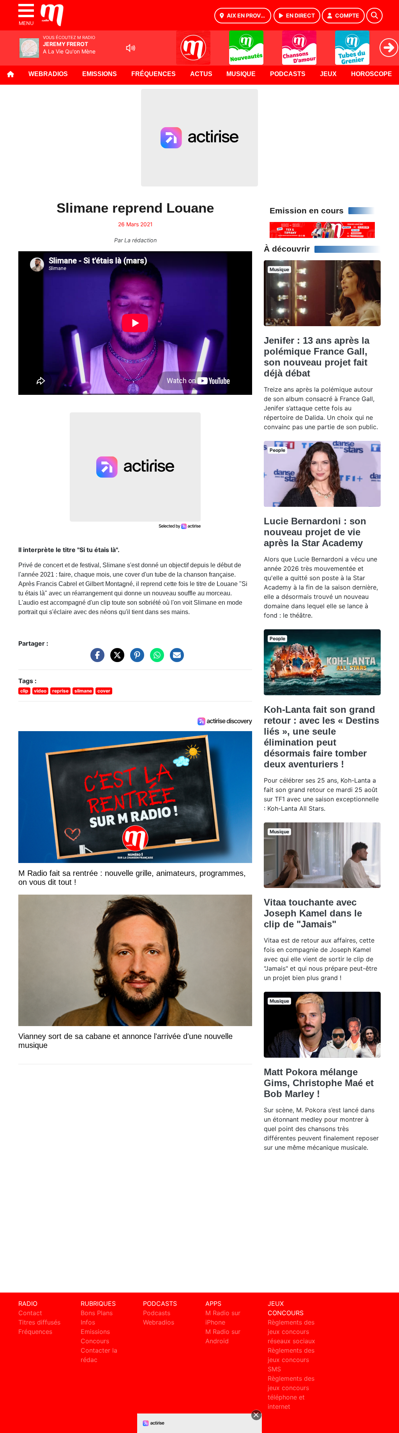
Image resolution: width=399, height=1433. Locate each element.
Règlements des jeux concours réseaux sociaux (291, 1331)
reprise (60, 691)
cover (103, 691)
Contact (30, 1313)
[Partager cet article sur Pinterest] (135, 658)
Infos (88, 1322)
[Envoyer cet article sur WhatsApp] (155, 658)
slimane (83, 691)
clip (24, 691)
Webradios (48, 74)
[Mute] (130, 48)
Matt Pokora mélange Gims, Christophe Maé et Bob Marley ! (319, 1083)
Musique (241, 74)
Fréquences (153, 74)
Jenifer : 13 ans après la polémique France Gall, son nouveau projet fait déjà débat (316, 356)
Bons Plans (97, 1313)
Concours (95, 1341)
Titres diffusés (39, 1322)
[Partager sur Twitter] (115, 658)
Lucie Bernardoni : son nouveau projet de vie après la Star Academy (315, 532)
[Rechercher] (374, 15)
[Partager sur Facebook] (95, 658)
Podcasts (287, 74)
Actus (201, 74)
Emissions (99, 74)
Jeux (328, 74)
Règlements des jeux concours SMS (291, 1359)
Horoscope (371, 74)
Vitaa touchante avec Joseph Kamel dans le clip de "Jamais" (313, 913)
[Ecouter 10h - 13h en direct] (322, 229)
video (40, 691)
